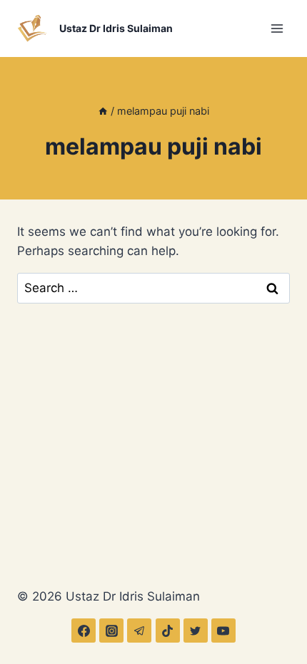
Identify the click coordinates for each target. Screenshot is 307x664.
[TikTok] (168, 630)
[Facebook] (83, 630)
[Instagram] (111, 630)
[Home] (103, 111)
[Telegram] (139, 630)
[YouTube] (223, 630)
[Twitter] (195, 630)
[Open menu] (276, 28)
